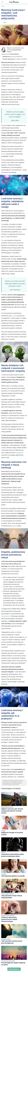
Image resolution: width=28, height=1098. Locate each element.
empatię (19, 452)
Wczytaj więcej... (14, 969)
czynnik (14, 315)
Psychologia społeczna (8, 961)
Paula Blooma (5, 616)
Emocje (3, 852)
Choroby (3, 874)
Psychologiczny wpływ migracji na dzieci (13, 964)
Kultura (3, 6)
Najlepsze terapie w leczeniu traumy (12, 833)
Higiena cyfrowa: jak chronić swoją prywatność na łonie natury (12, 811)
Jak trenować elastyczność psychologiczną (11, 942)
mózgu (3, 154)
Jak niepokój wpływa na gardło (13, 876)
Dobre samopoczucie (7, 807)
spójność (14, 526)
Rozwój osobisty (6, 939)
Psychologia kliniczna (7, 915)
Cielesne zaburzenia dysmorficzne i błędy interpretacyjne (9, 919)
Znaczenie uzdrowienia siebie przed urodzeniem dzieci (12, 855)
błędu (20, 232)
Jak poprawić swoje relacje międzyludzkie (11, 897)
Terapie (3, 830)
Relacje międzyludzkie (7, 894)
